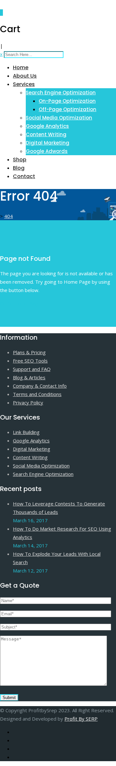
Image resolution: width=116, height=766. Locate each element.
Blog (18, 168)
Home (20, 67)
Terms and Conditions (37, 394)
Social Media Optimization (59, 117)
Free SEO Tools (30, 360)
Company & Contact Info (40, 386)
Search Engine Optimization (61, 92)
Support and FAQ (32, 369)
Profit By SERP (81, 718)
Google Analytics (47, 126)
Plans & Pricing (29, 352)
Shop (19, 159)
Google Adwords (47, 151)
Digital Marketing (47, 142)
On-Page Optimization (67, 101)
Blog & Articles (29, 377)
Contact (24, 176)
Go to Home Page (20, 303)
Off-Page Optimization (67, 109)
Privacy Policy (28, 402)
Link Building (26, 432)
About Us (25, 76)
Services (24, 84)
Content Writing (46, 134)
